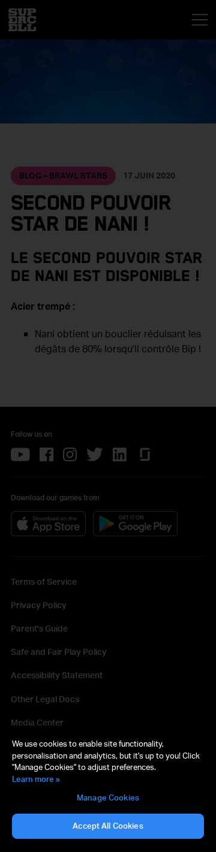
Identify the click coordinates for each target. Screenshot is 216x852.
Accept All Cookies (108, 825)
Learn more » (36, 779)
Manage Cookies (108, 797)
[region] (108, 789)
